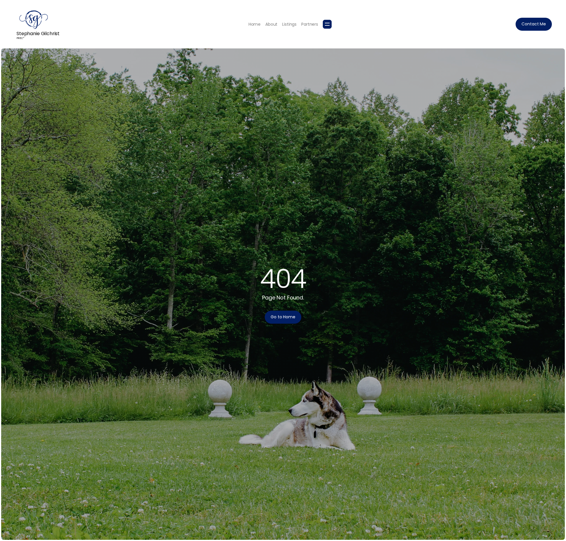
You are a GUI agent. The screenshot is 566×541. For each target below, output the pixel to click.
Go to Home (283, 317)
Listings (289, 24)
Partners (309, 24)
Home (255, 24)
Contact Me (533, 24)
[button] (327, 24)
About (271, 24)
